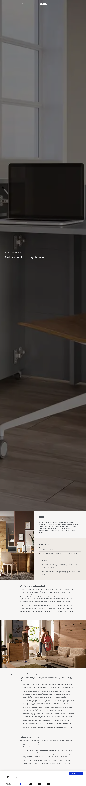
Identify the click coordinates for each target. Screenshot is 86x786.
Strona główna (7, 252)
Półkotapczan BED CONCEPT (29, 714)
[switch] (30, 784)
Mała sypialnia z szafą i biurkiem (17, 252)
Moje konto (79, 4)
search (75, 3)
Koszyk (83, 3)
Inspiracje (13, 3)
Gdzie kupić (20, 3)
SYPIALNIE (42, 517)
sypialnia (67, 677)
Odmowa (75, 780)
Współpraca (71, 3)
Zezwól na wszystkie (75, 773)
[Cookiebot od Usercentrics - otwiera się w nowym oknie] (8, 784)
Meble (7, 3)
